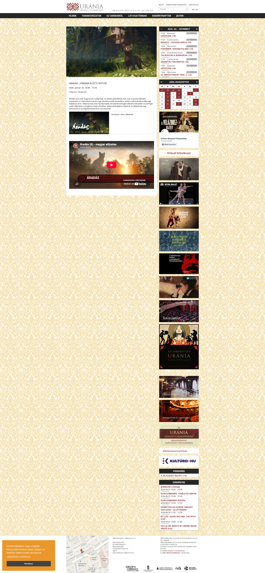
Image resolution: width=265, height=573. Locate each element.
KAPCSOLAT (194, 5)
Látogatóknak (137, 15)
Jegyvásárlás (192, 33)
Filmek (72, 15)
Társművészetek (91, 15)
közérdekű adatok (120, 549)
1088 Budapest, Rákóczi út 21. (124, 10)
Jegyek (180, 15)
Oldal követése (170, 144)
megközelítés (118, 542)
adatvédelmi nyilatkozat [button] (18, 556)
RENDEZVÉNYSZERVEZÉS (176, 5)
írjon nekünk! (118, 547)
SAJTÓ (161, 5)
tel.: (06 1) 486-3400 (145, 10)
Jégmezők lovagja (170, 487)
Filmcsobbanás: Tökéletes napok (178, 493)
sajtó (115, 551)
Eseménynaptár (161, 15)
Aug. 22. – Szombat (179, 28)
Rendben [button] (28, 564)
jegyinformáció (119, 544)
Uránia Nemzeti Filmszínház (174, 138)
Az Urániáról (115, 15)
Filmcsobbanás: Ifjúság (173, 500)
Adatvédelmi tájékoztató (123, 553)
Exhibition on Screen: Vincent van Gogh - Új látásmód (177, 508)
